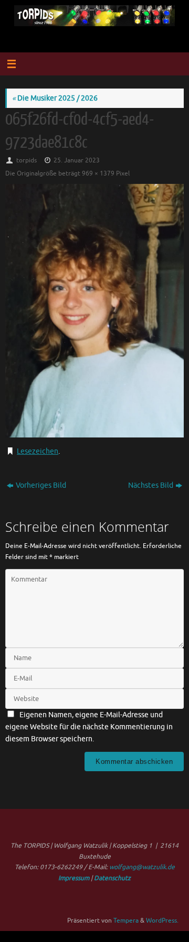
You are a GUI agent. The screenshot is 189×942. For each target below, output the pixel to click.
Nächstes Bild (150, 485)
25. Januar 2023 (77, 160)
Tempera (126, 920)
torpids (26, 160)
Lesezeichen (37, 451)
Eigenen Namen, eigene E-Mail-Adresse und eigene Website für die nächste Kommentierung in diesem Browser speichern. (89, 726)
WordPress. (162, 920)
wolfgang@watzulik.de (142, 867)
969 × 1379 (98, 173)
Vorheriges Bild (41, 485)
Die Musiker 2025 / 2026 (55, 98)
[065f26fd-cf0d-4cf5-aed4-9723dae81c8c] (94, 310)
